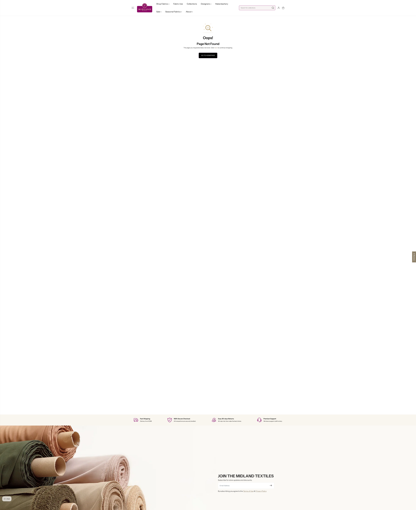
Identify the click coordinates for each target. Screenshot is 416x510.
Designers (205, 4)
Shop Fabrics (162, 4)
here (216, 48)
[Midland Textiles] (144, 7)
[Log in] (279, 8)
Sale (158, 12)
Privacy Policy (261, 491)
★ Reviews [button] (414, 257)
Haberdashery (221, 4)
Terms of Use (248, 491)
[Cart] (283, 8)
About (189, 12)
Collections (192, 4)
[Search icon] (273, 8)
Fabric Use (178, 4)
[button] (133, 8)
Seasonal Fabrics (173, 12)
